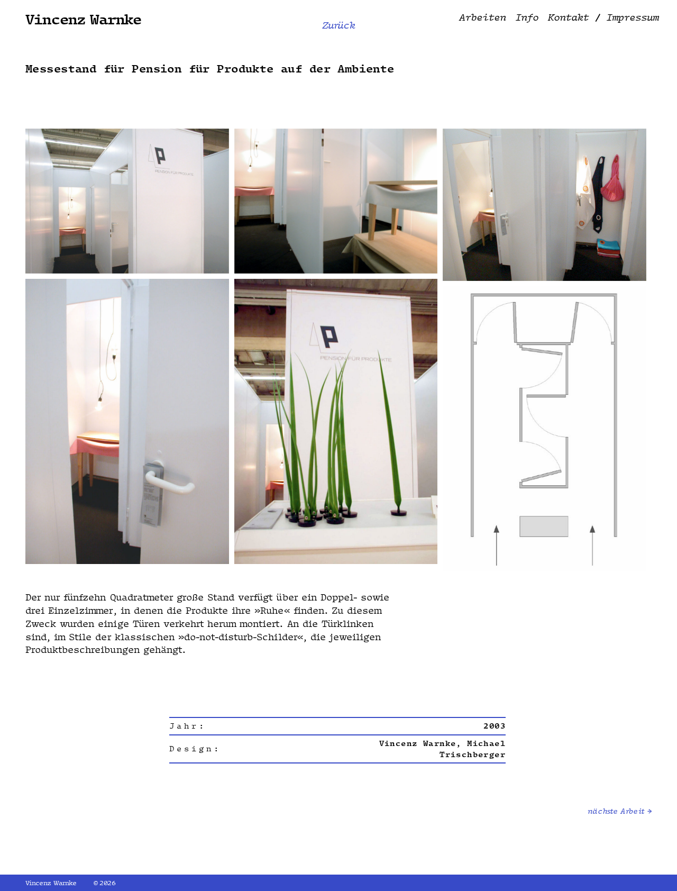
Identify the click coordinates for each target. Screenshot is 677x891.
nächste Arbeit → (620, 811)
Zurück (338, 25)
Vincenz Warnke (83, 19)
